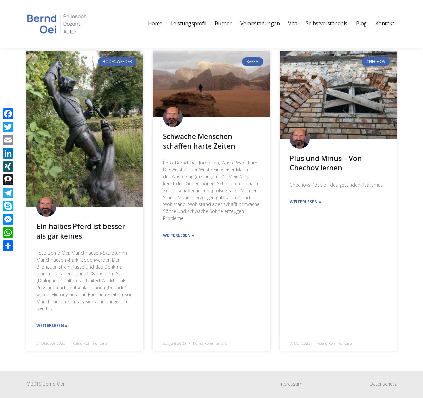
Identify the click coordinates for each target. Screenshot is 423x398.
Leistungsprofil (188, 23)
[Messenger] (8, 219)
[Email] (8, 140)
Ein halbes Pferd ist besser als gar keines (80, 231)
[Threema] (8, 179)
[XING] (8, 166)
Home (155, 23)
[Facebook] (8, 113)
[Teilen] (8, 245)
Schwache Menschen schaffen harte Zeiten (199, 141)
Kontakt (384, 23)
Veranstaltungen (260, 23)
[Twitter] (8, 126)
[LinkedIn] (8, 153)
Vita (292, 23)
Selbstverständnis (326, 23)
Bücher (223, 23)
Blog (361, 23)
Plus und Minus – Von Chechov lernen (326, 163)
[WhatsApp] (8, 232)
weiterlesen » (52, 325)
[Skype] (8, 206)
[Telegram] (8, 192)
